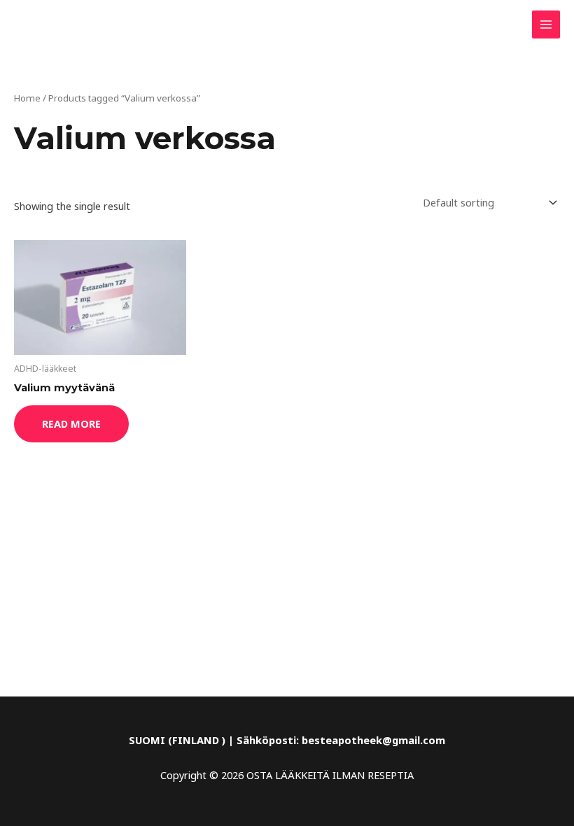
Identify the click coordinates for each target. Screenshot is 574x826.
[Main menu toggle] (546, 24)
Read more (71, 423)
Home (27, 98)
